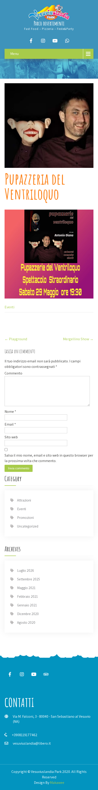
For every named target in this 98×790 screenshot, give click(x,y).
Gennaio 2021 (27, 605)
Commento (13, 373)
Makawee (57, 782)
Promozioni (25, 517)
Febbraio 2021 (27, 596)
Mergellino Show (78, 339)
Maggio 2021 (26, 588)
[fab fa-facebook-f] (31, 40)
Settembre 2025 (28, 579)
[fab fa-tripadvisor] (46, 674)
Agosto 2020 (26, 622)
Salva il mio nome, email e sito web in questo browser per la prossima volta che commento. (49, 458)
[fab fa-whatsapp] (67, 40)
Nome (10, 411)
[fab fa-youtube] (55, 40)
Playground (16, 339)
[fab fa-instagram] (43, 40)
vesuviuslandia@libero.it (32, 743)
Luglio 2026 (25, 570)
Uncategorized (27, 526)
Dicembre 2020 (28, 614)
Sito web (11, 437)
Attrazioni (24, 500)
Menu (14, 53)
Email (10, 424)
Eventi (9, 307)
